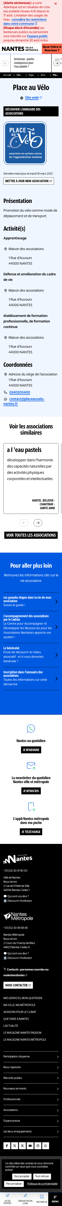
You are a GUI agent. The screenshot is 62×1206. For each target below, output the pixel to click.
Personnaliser (14, 1184)
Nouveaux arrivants (14, 1088)
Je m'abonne (31, 750)
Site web (32, 98)
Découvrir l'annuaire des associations (22, 112)
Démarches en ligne (25, 1202)
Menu (55, 1201)
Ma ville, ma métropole (19, 1005)
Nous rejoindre (12, 1067)
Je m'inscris (31, 791)
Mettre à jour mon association (27, 181)
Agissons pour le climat (19, 1012)
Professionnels (11, 1099)
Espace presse (11, 1121)
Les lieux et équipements (17, 1131)
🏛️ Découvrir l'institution (17, 901)
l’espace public (37, 36)
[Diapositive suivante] (56, 63)
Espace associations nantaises (32, 75)
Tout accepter (22, 1176)
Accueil (7, 75)
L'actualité (10, 1026)
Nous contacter (16, 985)
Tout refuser (42, 1176)
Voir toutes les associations (31, 535)
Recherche (42, 1202)
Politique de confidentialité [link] (42, 1184)
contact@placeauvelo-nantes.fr (23, 401)
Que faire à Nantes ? (52, 49)
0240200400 (19, 392)
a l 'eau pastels (24, 450)
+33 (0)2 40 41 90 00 (15, 871)
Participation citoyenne (16, 1056)
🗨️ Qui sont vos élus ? (16, 896)
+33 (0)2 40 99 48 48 (15, 928)
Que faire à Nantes (16, 1019)
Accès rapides (7, 1202)
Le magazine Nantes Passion (22, 1033)
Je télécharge (31, 832)
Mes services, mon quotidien (20, 75)
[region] (31, 63)
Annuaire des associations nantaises (44, 75)
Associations (10, 1110)
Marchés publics (12, 1078)
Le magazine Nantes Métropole (24, 1040)
